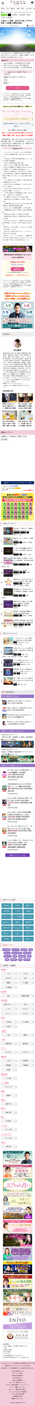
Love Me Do (27, 953)
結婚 (18, 8)
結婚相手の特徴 (21, 847)
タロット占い (16, 532)
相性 (27, 595)
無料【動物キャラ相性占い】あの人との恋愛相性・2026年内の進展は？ (23, 560)
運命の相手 (22, 956)
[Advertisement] (17, 460)
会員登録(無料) (8, 275)
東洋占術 (23, 14)
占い (9, 14)
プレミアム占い (20, 585)
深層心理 (23, 664)
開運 (23, 654)
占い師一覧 (27, 1365)
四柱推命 (30, 615)
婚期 (7, 959)
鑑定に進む (17, 269)
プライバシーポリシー (17, 1365)
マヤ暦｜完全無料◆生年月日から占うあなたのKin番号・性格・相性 (23, 550)
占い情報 (15, 644)
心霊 (25, 673)
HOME (2, 8)
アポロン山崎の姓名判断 (17, 1394)
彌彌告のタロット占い (17, 1398)
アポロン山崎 (11, 816)
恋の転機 (18, 819)
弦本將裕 (30, 542)
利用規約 (16, 1363)
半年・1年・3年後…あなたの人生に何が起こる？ (17, 113)
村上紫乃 (10, 17)
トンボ (20, 644)
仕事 (24, 583)
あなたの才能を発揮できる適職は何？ (16, 119)
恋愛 (31, 564)
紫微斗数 (15, 607)
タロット (21, 534)
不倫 (15, 956)
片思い (22, 8)
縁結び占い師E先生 (13, 830)
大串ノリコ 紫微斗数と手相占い (17, 1389)
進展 (8, 566)
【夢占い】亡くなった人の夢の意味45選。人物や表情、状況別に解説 (23, 650)
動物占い (15, 544)
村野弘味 (27, 585)
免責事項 (7, 1365)
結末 (22, 776)
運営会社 (3, 1368)
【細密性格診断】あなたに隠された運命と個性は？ (17, 125)
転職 (29, 956)
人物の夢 (26, 656)
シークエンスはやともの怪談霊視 (17, 1391)
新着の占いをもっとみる (17, 855)
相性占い (15, 564)
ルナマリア (11, 802)
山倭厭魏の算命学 (17, 1396)
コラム (7, 8)
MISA (9, 788)
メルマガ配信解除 (12, 1368)
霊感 (22, 673)
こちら (21, 383)
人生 (4, 17)
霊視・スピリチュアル (18, 774)
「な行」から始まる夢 (12, 656)
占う (17, 88)
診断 (15, 664)
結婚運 (24, 844)
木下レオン (16, 949)
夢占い (15, 654)
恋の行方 (24, 819)
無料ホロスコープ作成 (19, 570)
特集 (24, 572)
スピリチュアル (21, 642)
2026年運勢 (6, 949)
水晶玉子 (10, 844)
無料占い (13, 8)
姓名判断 (15, 624)
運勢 (29, 14)
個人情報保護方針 (17, 98)
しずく (9, 774)
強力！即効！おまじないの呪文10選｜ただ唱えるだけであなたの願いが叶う (23, 680)
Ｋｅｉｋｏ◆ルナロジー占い (17, 1387)
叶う (25, 684)
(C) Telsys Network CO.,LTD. (17, 1402)
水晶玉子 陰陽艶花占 (17, 1380)
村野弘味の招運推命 (17, 1375)
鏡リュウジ (8, 956)
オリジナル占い (23, 830)
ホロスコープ (16, 574)
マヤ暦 (29, 554)
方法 (22, 684)
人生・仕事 (28, 8)
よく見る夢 (20, 656)
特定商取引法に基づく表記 (27, 1363)
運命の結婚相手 (12, 847)
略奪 (20, 959)
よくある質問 (21, 1368)
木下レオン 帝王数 (17, 1373)
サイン (27, 642)
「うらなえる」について (6, 1363)
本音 (14, 819)
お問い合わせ (30, 1368)
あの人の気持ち (22, 564)
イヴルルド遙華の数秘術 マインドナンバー (17, 1384)
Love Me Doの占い (17, 1378)
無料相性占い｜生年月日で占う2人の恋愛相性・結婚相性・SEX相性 (23, 591)
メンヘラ (28, 664)
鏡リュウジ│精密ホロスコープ (17, 1382)
